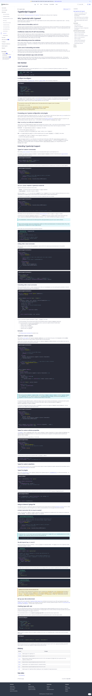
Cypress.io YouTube (31, 689)
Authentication (5, 35)
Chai (36, 99)
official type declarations (29, 15)
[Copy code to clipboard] (69, 74)
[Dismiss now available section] (12, 51)
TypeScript (4, 33)
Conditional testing (6, 24)
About (66, 686)
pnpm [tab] (28, 72)
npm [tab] (21, 72)
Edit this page (21, 678)
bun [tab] (31, 72)
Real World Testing (31, 687)
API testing (5, 20)
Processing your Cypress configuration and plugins (81, 28)
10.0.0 (19, 664)
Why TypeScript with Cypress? (79, 11)
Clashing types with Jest (78, 43)
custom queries (25, 338)
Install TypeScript (77, 24)
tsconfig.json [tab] (22, 570)
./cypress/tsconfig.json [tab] (24, 579)
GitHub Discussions (50, 689)
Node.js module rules (49, 118)
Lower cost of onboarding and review (81, 18)
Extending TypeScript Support (79, 30)
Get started (4, 7)
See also (75, 46)
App (35, 4)
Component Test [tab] (31, 231)
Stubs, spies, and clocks (7, 22)
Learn (57, 4)
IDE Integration (22, 675)
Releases (3, 48)
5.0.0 (19, 666)
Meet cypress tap (58, 1)
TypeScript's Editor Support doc (36, 601)
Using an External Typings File (79, 40)
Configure (4, 41)
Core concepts (4, 10)
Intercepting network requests (8, 18)
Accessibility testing (6, 29)
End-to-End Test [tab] (23, 231)
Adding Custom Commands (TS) (26, 333)
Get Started (76, 23)
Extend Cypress (4, 45)
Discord (48, 686)
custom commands (26, 151)
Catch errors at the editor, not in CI (80, 13)
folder (42, 80)
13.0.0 (19, 662)
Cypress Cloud (12, 687)
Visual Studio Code (66, 602)
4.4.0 (19, 669)
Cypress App (12, 686)
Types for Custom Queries (79, 34)
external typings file (43, 213)
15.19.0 (19, 653)
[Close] (91, 1)
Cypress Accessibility (13, 691)
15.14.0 (19, 656)
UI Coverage (46, 4)
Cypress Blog (67, 687)
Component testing (6, 16)
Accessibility (52, 4)
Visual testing (5, 31)
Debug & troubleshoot (6, 43)
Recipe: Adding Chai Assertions (23, 467)
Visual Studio (20, 603)
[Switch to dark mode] (89, 694)
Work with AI (5, 39)
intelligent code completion (23, 602)
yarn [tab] (24, 72)
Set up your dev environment (79, 41)
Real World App (31, 686)
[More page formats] (69, 9)
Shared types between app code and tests (81, 21)
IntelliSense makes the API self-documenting (80, 15)
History (75, 45)
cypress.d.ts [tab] (22, 548)
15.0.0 (19, 659)
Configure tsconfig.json (78, 26)
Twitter (48, 687)
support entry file (64, 153)
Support (66, 691)
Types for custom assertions (79, 37)
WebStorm (26, 603)
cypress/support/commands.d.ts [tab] (26, 516)
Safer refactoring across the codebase (81, 17)
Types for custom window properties (81, 35)
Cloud (41, 4)
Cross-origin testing (6, 26)
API (38, 4)
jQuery (40, 99)
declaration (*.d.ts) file (59, 506)
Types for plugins (77, 38)
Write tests (4, 12)
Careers (66, 689)
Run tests (3, 37)
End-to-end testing (6, 14)
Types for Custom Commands (79, 32)
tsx (62, 115)
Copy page (66, 9)
